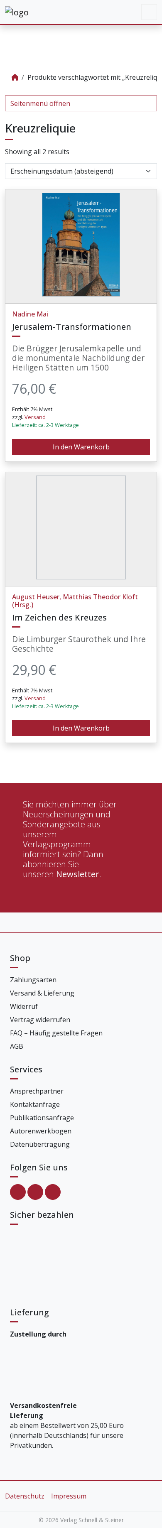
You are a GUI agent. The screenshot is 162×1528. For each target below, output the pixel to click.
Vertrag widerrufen (40, 1019)
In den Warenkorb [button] (81, 446)
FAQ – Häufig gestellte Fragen (56, 1032)
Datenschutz (24, 1496)
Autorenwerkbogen (40, 1131)
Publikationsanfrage (42, 1117)
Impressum (68, 1496)
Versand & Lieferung (42, 993)
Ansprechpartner (37, 1091)
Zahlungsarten (33, 979)
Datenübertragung (40, 1144)
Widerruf (24, 1006)
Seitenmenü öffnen (40, 103)
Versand (35, 417)
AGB (16, 1046)
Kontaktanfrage (35, 1104)
